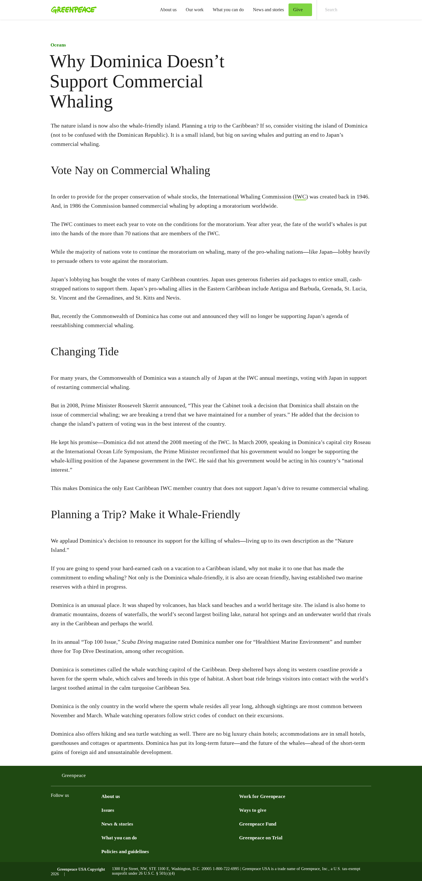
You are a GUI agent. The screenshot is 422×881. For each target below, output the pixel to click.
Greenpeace (74, 775)
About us (168, 9)
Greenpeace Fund (257, 824)
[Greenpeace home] (72, 10)
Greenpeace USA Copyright (81, 869)
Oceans (58, 45)
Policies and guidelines (125, 851)
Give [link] (298, 9)
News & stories (117, 824)
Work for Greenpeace (262, 796)
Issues (107, 810)
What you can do (228, 9)
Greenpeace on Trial (260, 837)
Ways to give (252, 810)
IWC (300, 196)
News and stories (268, 9)
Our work (195, 9)
